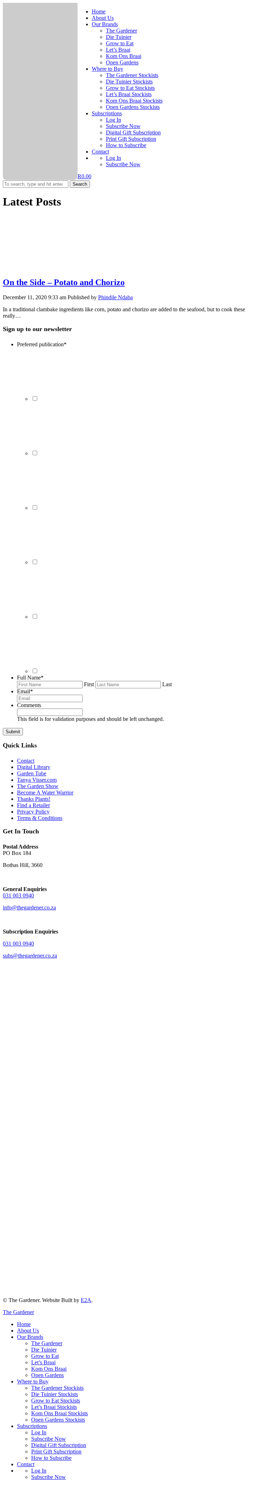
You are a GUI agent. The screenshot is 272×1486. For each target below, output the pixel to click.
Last (167, 684)
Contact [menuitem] (25, 1464)
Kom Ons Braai (123, 56)
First (89, 684)
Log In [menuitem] (38, 1432)
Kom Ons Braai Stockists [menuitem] (59, 1413)
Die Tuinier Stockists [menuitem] (54, 1394)
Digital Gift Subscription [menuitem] (58, 1445)
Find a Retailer (33, 805)
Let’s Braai (118, 50)
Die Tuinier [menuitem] (44, 1350)
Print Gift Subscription (131, 139)
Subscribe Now (123, 126)
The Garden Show (37, 786)
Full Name (30, 678)
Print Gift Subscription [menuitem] (56, 1452)
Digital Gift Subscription (133, 132)
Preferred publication (42, 344)
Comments (29, 705)
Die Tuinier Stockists (129, 82)
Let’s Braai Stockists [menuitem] (54, 1407)
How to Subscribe (126, 145)
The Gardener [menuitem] (46, 1343)
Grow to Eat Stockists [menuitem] (55, 1401)
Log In (113, 120)
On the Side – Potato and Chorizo (64, 282)
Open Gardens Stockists (133, 107)
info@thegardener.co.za (29, 907)
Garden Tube (31, 773)
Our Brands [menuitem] (30, 1337)
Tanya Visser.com (37, 780)
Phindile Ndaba (115, 297)
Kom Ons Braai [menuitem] (49, 1369)
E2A (86, 1300)
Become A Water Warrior (45, 793)
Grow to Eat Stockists (130, 88)
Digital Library (33, 767)
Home (99, 11)
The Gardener (121, 31)
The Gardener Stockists (132, 75)
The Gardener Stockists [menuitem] (57, 1388)
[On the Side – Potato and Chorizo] (56, 267)
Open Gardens (122, 62)
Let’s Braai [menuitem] (43, 1362)
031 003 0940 (18, 895)
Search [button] (80, 184)
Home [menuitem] (24, 1324)
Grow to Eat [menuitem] (45, 1356)
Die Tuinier (118, 37)
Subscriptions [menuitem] (32, 1426)
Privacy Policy (33, 812)
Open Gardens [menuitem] (47, 1375)
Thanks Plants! (33, 799)
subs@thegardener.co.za (30, 956)
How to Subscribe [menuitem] (51, 1458)
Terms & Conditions (39, 818)
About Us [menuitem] (28, 1331)
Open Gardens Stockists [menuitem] (58, 1420)
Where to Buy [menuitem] (33, 1381)
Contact (100, 152)
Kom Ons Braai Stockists (134, 101)
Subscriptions (107, 113)
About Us (103, 18)
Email (25, 691)
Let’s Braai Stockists (129, 94)
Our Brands (105, 24)
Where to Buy (107, 69)
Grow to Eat (120, 43)
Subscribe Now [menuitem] (48, 1439)
